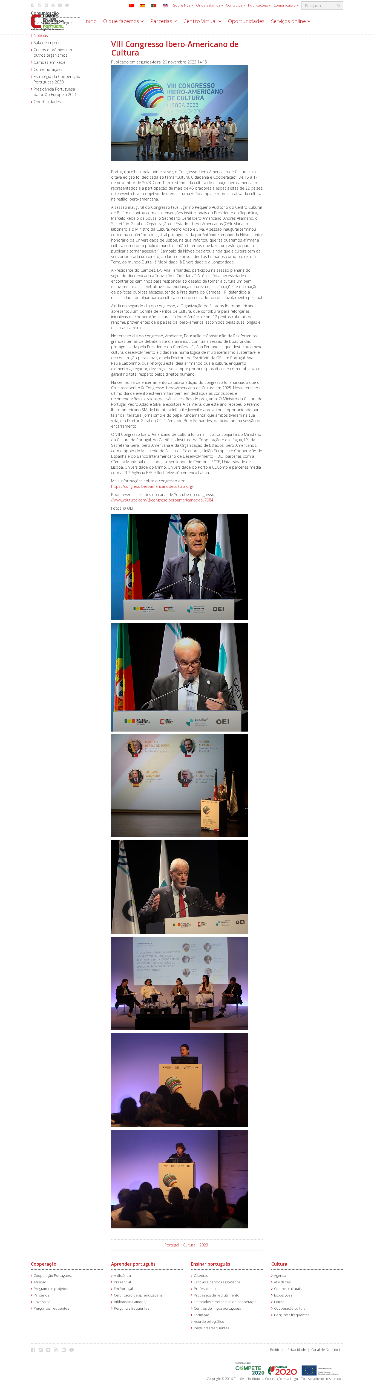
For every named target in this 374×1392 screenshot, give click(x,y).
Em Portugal (123, 1288)
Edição (279, 1302)
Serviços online (289, 21)
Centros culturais (287, 1288)
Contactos (234, 5)
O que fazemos (121, 21)
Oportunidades (246, 21)
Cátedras (201, 1275)
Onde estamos (208, 5)
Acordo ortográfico (209, 1321)
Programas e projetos (51, 1288)
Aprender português (133, 1264)
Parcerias (162, 21)
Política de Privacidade (288, 1349)
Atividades (282, 1282)
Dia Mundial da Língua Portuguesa (53, 25)
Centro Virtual (200, 21)
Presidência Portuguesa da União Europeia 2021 (55, 91)
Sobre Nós (182, 5)
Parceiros (41, 1295)
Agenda (280, 1275)
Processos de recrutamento (216, 1295)
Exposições (283, 1295)
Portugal (172, 1245)
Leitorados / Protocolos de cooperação (225, 1302)
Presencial (122, 1282)
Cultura (189, 1245)
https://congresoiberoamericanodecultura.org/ (152, 486)
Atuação (40, 1282)
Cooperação (43, 1264)
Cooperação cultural (290, 1308)
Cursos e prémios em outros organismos (53, 52)
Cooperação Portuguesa (53, 1275)
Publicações (258, 5)
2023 (203, 1245)
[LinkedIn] (65, 1349)
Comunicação (285, 5)
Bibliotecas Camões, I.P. (132, 1302)
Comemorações (48, 69)
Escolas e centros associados (217, 1282)
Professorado (205, 1288)
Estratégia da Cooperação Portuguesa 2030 (57, 79)
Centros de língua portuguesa (217, 1308)
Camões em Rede (49, 62)
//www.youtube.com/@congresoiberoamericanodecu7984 (162, 500)
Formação (201, 1315)
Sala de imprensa (49, 42)
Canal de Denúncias (327, 1349)
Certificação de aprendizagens (138, 1295)
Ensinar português (210, 1264)
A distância (122, 1275)
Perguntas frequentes (51, 1308)
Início (90, 21)
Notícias (41, 35)
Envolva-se (42, 1302)
